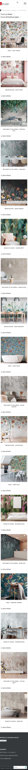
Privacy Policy (3, 740)
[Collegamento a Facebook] (27, 768)
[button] (14, 57)
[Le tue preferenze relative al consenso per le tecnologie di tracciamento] (25, 767)
